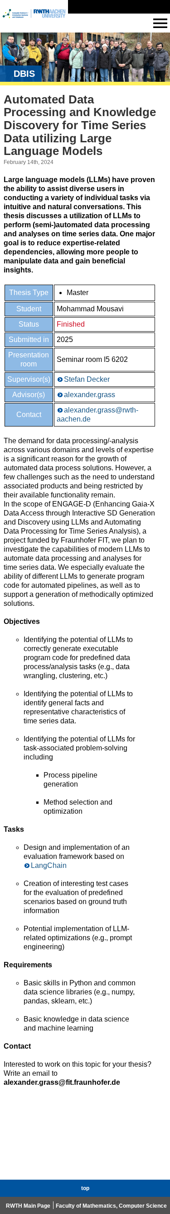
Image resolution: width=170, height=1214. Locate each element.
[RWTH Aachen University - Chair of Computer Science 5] (34, 22)
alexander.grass (89, 394)
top (85, 1188)
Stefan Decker (87, 379)
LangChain (49, 865)
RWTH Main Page (28, 1206)
